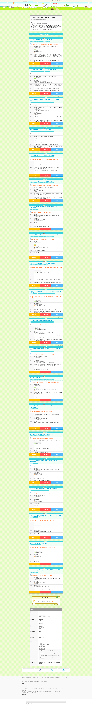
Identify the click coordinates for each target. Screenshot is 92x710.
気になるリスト (26, 7)
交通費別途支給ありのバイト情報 (36, 688)
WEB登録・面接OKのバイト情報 (26, 688)
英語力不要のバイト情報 (44, 688)
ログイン (59, 3)
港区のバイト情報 (24, 681)
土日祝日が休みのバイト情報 (59, 688)
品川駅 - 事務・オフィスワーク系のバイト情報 (41, 691)
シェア (40, 670)
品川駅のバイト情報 (30, 681)
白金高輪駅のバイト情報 (43, 681)
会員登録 (55, 3)
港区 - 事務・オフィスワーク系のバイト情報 (28, 691)
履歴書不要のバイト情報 (51, 688)
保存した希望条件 (34, 7)
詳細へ (57, 63)
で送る (29, 669)
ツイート (52, 670)
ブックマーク (63, 670)
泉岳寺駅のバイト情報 (36, 681)
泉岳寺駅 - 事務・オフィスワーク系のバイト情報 (53, 691)
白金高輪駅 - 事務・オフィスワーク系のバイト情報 (29, 692)
